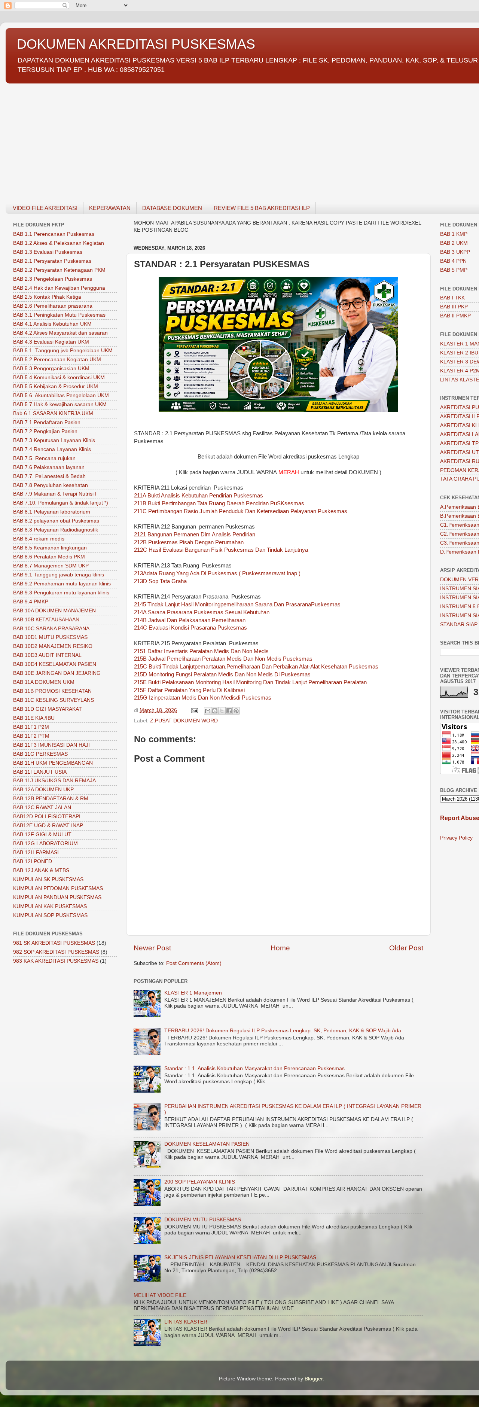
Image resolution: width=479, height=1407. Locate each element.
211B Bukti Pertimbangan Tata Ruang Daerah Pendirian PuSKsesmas (219, 503)
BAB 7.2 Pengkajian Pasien (45, 431)
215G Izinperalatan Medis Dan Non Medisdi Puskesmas (202, 698)
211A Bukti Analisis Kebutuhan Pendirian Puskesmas (198, 496)
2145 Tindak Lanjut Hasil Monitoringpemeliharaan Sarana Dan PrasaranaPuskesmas (237, 604)
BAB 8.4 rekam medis (38, 539)
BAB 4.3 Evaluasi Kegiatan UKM (51, 342)
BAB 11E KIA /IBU (34, 718)
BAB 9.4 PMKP (30, 601)
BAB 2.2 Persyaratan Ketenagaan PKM (59, 270)
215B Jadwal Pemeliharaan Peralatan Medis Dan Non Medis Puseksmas (223, 659)
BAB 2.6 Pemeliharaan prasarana (52, 306)
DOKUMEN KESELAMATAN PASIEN (207, 1144)
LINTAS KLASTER (185, 1322)
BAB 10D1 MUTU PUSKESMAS (50, 637)
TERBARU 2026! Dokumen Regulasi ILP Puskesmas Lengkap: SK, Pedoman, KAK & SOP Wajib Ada (282, 1030)
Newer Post (152, 948)
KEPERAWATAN (110, 208)
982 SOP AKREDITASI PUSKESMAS (56, 952)
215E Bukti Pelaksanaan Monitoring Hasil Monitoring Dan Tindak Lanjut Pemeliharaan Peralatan (250, 682)
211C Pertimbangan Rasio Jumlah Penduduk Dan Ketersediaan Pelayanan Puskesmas (240, 511)
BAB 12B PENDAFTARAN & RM (50, 798)
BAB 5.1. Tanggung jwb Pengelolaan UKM (63, 350)
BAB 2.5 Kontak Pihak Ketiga (47, 297)
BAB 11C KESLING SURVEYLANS (53, 700)
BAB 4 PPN (453, 261)
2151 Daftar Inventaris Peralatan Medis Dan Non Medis (201, 651)
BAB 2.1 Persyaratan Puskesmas (52, 261)
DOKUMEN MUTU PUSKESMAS (202, 1219)
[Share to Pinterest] (236, 711)
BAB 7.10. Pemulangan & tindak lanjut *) (60, 503)
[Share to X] (222, 711)
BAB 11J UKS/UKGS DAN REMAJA (54, 780)
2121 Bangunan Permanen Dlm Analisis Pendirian (194, 534)
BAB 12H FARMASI (36, 852)
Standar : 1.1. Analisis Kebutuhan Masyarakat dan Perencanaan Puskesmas (254, 1068)
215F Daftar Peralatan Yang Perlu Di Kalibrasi (189, 690)
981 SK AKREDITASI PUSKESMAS (54, 943)
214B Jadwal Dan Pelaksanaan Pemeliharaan (189, 620)
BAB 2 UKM (454, 243)
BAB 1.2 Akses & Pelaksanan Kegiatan (58, 243)
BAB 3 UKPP (455, 252)
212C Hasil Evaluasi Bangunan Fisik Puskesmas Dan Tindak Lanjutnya (221, 550)
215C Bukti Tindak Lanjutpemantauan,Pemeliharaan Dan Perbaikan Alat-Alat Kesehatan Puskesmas (256, 667)
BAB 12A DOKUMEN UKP (43, 789)
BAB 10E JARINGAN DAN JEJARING (57, 673)
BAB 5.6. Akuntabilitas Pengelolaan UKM (61, 395)
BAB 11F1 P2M (31, 727)
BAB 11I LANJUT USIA (40, 772)
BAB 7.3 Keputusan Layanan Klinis (54, 440)
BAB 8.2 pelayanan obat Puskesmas (56, 521)
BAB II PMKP (455, 316)
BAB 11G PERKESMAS (40, 754)
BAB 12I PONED (32, 861)
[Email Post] (194, 710)
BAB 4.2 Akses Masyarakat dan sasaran (60, 333)
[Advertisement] (230, 138)
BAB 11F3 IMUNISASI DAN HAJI (51, 745)
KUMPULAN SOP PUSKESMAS (50, 915)
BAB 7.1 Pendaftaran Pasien (46, 422)
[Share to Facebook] (229, 711)
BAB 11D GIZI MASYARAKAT (47, 709)
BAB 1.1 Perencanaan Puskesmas (53, 234)
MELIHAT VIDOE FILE (160, 1295)
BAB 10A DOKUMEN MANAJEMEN (54, 610)
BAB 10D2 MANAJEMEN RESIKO (52, 646)
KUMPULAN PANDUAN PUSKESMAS (57, 897)
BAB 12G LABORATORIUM (45, 843)
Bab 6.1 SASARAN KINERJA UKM (53, 413)
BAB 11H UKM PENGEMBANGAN (53, 763)
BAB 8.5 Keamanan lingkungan (50, 548)
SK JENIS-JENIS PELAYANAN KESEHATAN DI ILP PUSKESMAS (240, 1257)
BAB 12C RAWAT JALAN (42, 807)
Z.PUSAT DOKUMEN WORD (184, 721)
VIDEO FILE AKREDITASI (45, 208)
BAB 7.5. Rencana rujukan (44, 458)
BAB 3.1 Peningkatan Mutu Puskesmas (59, 315)
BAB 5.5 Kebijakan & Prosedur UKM (55, 386)
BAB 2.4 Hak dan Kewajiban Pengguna (59, 288)
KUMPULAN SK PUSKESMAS (48, 879)
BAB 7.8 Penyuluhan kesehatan (50, 485)
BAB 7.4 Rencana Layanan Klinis (52, 449)
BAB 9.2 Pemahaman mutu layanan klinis (62, 584)
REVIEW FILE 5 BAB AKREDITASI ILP (262, 208)
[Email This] (207, 711)
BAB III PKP (454, 307)
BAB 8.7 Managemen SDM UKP (51, 566)
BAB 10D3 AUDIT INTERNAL (47, 655)
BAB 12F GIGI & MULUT (42, 834)
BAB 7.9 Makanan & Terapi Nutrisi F (55, 494)
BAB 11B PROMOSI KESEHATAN (52, 691)
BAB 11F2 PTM (31, 736)
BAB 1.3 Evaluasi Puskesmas (47, 252)
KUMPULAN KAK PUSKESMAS (50, 906)
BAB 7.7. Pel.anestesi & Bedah (49, 476)
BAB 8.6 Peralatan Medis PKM (49, 557)
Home (280, 948)
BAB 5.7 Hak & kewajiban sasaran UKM (60, 404)
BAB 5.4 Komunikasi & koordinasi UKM (59, 377)
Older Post (406, 948)
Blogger (314, 1379)
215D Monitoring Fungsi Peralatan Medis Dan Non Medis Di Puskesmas (222, 674)
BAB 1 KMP (453, 234)
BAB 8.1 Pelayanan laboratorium (51, 512)
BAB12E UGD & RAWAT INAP (48, 825)
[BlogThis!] (215, 711)
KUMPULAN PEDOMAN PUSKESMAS (58, 888)
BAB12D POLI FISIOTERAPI (46, 816)
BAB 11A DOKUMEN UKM (43, 682)
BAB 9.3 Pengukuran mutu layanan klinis (61, 593)
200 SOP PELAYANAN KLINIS (199, 1182)
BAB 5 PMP (453, 270)
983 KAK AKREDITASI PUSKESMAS (55, 961)
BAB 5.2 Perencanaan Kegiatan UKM (57, 359)
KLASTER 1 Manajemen (193, 993)
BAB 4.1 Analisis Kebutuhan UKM (52, 324)
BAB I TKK (452, 298)
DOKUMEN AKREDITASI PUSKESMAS (136, 44)
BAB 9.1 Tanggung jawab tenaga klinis (58, 575)
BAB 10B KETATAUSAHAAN (46, 619)
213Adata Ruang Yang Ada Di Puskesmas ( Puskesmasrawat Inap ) (217, 573)
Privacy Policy (456, 838)
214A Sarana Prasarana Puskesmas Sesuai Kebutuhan (201, 612)
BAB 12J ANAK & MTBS (41, 870)
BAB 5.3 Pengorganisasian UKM (51, 368)
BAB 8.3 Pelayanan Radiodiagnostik (55, 530)
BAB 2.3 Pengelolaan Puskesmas (52, 279)
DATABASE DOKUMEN (172, 208)
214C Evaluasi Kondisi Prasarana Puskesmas (190, 628)
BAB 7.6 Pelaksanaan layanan (49, 467)
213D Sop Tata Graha (160, 581)
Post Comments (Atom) (194, 963)
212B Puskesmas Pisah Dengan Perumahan (189, 542)
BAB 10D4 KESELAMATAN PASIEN (54, 664)
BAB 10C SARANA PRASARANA (51, 628)
